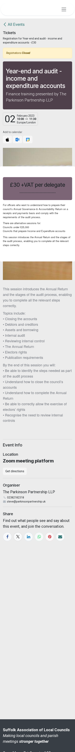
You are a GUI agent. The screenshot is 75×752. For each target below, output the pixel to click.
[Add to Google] (27, 139)
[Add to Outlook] (17, 139)
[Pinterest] (49, 536)
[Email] (60, 536)
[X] (17, 536)
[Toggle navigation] (63, 9)
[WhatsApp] (39, 536)
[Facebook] (7, 536)
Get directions (14, 471)
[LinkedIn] (28, 536)
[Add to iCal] (7, 139)
